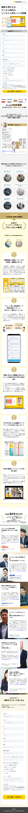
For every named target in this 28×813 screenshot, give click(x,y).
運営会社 (14, 809)
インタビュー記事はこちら (20, 630)
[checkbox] (14, 73)
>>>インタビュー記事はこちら (19, 684)
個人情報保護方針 (18, 85)
